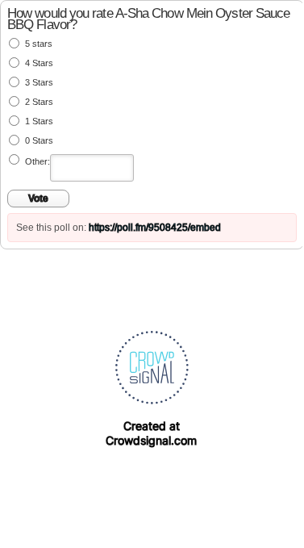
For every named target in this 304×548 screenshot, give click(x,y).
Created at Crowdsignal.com (151, 433)
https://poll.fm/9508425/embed (155, 227)
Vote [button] (38, 198)
